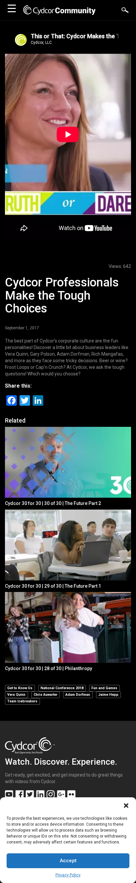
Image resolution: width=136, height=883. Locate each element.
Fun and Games (104, 688)
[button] (126, 805)
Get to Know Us (19, 688)
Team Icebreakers (22, 701)
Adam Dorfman (77, 694)
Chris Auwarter (45, 694)
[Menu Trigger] (11, 8)
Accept (68, 861)
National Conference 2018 (62, 688)
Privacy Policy (68, 875)
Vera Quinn (16, 694)
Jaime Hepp (108, 694)
